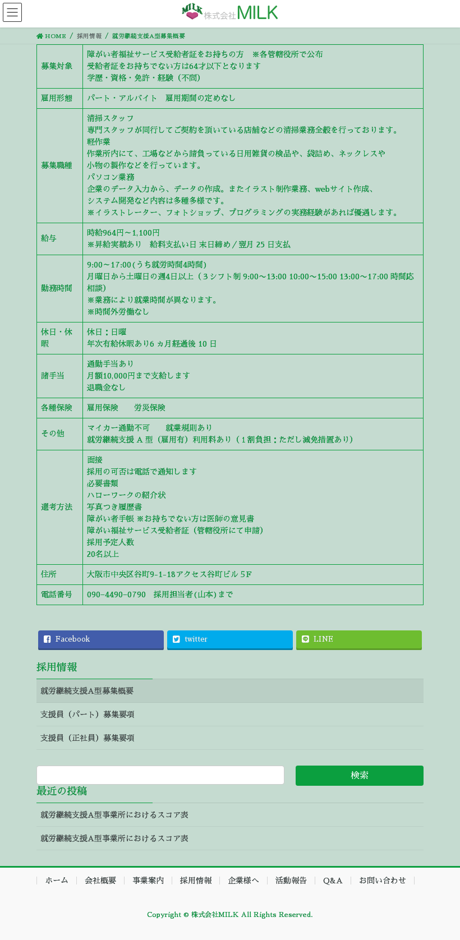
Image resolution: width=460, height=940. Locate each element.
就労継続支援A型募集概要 (87, 691)
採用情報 (56, 667)
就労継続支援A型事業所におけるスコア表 (114, 815)
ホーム (56, 880)
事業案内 (148, 880)
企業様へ (243, 880)
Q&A (333, 880)
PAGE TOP (438, 902)
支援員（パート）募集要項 (87, 714)
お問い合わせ (382, 880)
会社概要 (100, 880)
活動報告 (291, 880)
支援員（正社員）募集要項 (87, 738)
